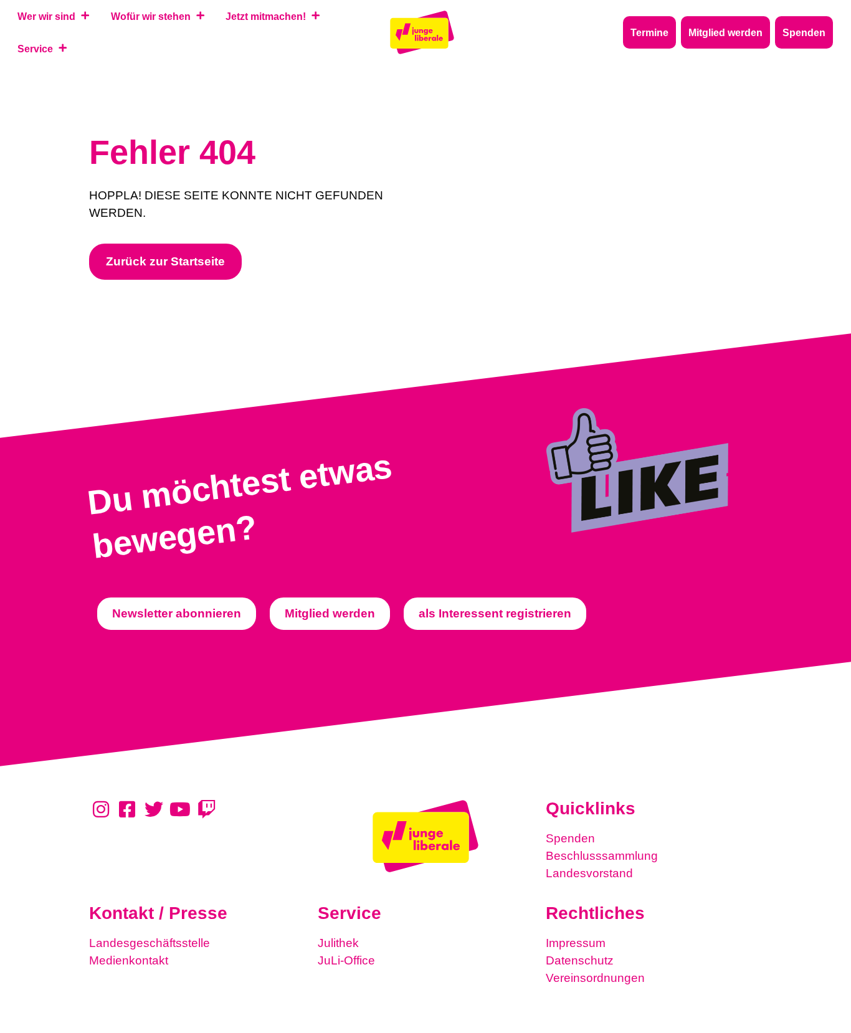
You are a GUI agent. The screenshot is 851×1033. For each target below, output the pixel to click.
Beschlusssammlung (602, 855)
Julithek (338, 943)
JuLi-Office (346, 960)
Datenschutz (580, 960)
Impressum (576, 943)
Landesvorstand (589, 873)
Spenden (570, 838)
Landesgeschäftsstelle (149, 943)
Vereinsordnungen (595, 977)
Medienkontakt (128, 960)
